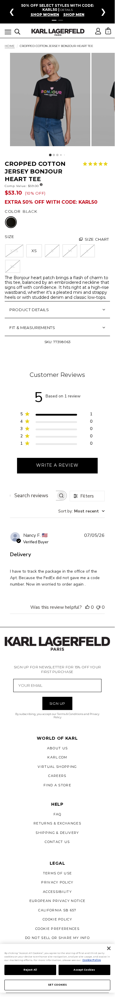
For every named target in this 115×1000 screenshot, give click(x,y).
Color (12, 211)
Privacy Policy (57, 882)
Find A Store (57, 785)
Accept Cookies (84, 969)
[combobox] (81, 511)
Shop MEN (73, 15)
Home (10, 46)
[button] (8, 33)
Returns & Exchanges (57, 823)
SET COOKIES (57, 984)
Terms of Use (57, 873)
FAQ (57, 814)
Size (9, 236)
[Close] (108, 948)
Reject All (30, 969)
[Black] (11, 222)
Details (66, 10)
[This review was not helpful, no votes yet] (98, 607)
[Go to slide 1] (54, 20)
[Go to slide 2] (60, 20)
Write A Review (57, 465)
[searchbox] (33, 495)
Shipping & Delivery (57, 833)
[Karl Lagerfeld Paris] (57, 32)
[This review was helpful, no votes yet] (87, 607)
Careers (57, 776)
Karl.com (57, 757)
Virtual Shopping (57, 767)
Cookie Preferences (57, 929)
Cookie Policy (57, 919)
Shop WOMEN (45, 15)
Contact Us (57, 842)
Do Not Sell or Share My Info (57, 938)
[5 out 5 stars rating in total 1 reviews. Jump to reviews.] (96, 164)
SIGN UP (57, 703)
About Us (57, 748)
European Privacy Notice (57, 901)
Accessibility (57, 892)
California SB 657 (57, 910)
